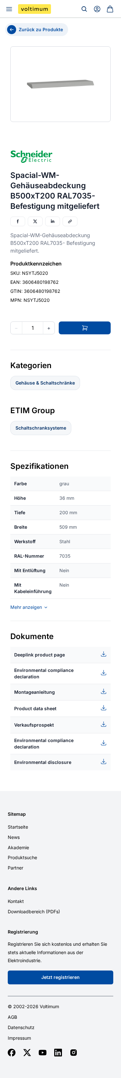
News (14, 837)
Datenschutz (21, 1027)
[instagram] (73, 1052)
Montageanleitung (34, 692)
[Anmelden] (97, 9)
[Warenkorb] (110, 9)
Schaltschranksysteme (40, 428)
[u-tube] (42, 1052)
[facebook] (11, 1052)
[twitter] (27, 1052)
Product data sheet (35, 708)
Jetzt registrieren (60, 977)
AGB (12, 1017)
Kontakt (16, 901)
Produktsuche (22, 857)
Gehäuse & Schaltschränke (45, 383)
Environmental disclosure (42, 762)
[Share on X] (35, 221)
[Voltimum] (34, 9)
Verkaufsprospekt (34, 725)
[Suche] (84, 9)
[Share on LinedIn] (52, 221)
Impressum (19, 1038)
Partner (15, 867)
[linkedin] (58, 1052)
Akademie (18, 847)
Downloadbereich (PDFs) (34, 911)
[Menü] (9, 9)
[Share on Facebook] (17, 221)
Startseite (18, 827)
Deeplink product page (39, 654)
